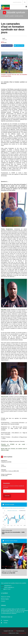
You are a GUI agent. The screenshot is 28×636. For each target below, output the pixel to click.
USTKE (14, 630)
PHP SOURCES (5, 633)
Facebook (6, 620)
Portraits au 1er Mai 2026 (8, 573)
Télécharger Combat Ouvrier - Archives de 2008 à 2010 (10, 470)
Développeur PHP (22, 633)
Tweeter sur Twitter (19, 45)
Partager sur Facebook (7, 45)
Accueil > (7, 16)
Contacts (3, 601)
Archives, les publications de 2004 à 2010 (6, 475)
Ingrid (3, 38)
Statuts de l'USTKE (3, 466)
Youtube (5, 622)
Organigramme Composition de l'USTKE (6, 461)
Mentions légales (5, 599)
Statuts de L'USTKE (5, 596)
